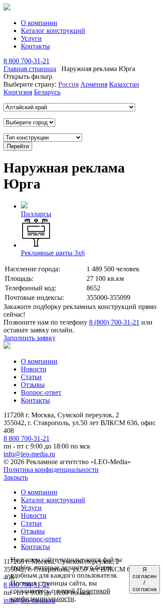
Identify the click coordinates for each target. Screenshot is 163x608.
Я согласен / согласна (144, 579)
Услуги (31, 38)
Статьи (31, 376)
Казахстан (124, 84)
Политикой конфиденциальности (60, 594)
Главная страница (29, 68)
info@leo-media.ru (29, 454)
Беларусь (47, 92)
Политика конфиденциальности (51, 469)
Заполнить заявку (29, 337)
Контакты (35, 46)
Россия (68, 84)
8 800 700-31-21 (26, 61)
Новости (34, 369)
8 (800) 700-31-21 (114, 322)
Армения (93, 84)
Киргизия (17, 92)
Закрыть (15, 477)
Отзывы (33, 384)
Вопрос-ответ (41, 392)
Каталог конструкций (53, 30)
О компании (39, 22)
